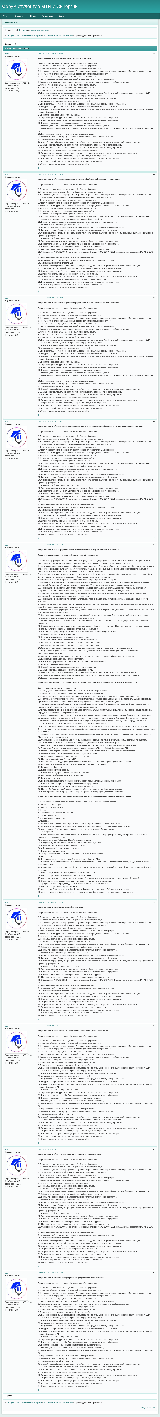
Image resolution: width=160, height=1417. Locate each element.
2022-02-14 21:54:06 (55, 54)
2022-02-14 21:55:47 (55, 1026)
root (7, 54)
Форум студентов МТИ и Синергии (24, 35)
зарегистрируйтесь (39, 30)
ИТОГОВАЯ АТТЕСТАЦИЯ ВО (58, 35)
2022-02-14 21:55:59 (55, 1149)
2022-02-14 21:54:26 (55, 298)
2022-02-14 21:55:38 (55, 902)
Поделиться (43, 54)
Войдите (23, 30)
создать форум (148, 1408)
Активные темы (11, 22)
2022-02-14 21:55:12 (55, 545)
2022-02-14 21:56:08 (55, 1273)
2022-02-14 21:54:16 (55, 174)
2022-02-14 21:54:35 (55, 421)
